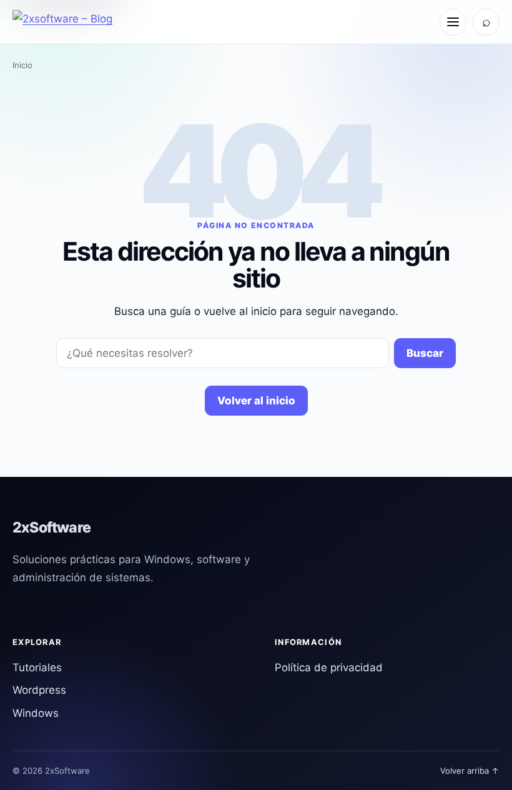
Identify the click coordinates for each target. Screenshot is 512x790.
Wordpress (39, 690)
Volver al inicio (256, 400)
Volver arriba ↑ (470, 771)
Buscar (424, 353)
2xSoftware (51, 527)
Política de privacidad (329, 667)
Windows (35, 713)
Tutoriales (37, 667)
